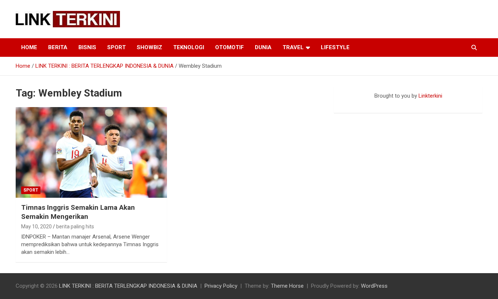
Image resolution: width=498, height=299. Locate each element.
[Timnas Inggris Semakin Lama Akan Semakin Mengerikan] (91, 152)
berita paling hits (75, 226)
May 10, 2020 (36, 226)
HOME (29, 47)
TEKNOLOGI (188, 47)
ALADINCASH (355, 103)
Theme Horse (287, 286)
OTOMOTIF (229, 47)
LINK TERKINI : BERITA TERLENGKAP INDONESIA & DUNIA (128, 286)
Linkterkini (430, 96)
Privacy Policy (221, 286)
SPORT (116, 47)
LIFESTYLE (335, 47)
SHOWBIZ (149, 47)
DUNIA (263, 47)
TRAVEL (293, 47)
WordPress (374, 286)
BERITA (57, 47)
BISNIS (87, 47)
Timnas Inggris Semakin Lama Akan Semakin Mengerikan (78, 212)
